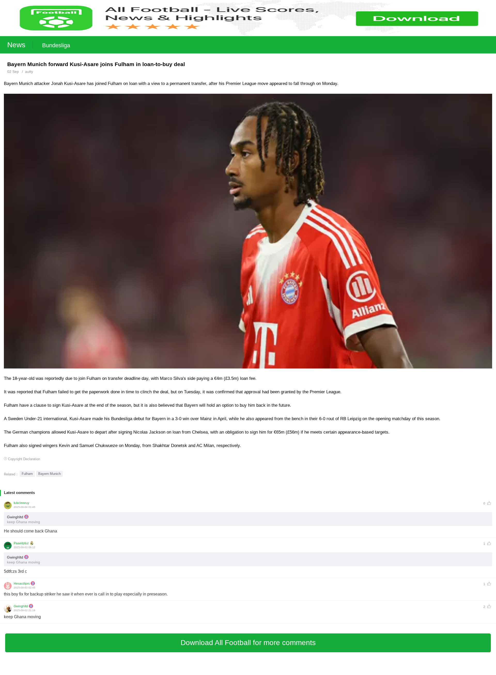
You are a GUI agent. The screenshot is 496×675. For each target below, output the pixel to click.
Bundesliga (56, 45)
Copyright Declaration (24, 459)
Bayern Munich (49, 474)
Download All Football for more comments (248, 643)
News (16, 45)
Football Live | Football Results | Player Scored (54, 672)
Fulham (27, 474)
